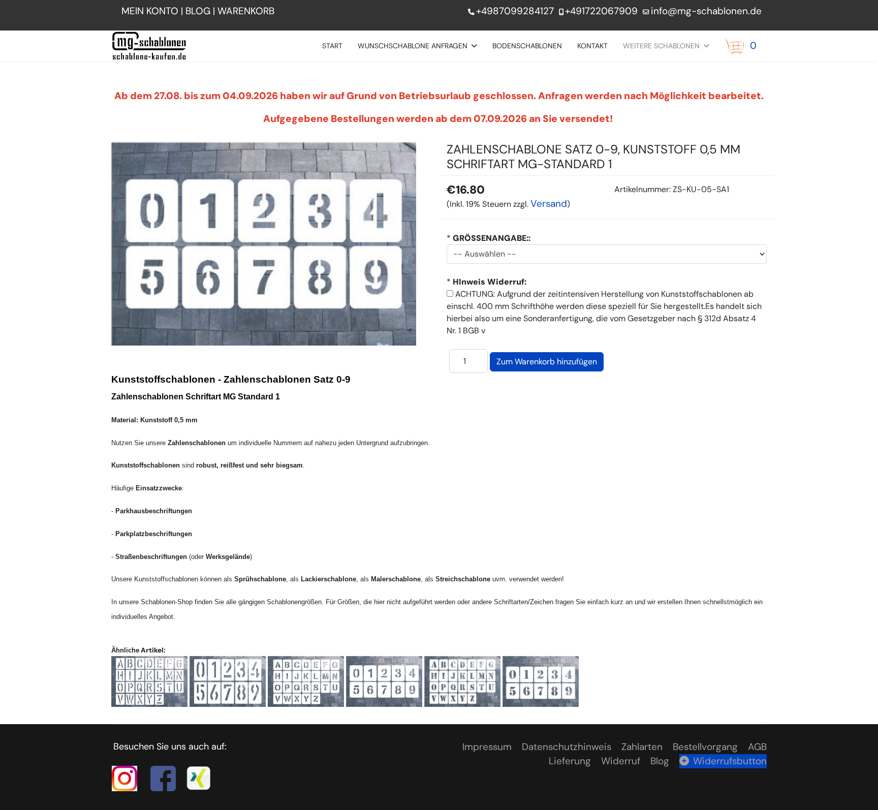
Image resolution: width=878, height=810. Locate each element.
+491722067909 (601, 11)
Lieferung (570, 761)
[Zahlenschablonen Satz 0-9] (228, 680)
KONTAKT (592, 45)
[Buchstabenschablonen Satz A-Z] (149, 680)
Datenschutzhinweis (566, 746)
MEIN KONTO (149, 11)
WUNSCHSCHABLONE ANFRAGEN (412, 45)
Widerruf (620, 761)
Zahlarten (642, 746)
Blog (659, 761)
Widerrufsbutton (730, 761)
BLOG (197, 11)
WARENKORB (247, 11)
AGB (757, 746)
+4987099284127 (515, 11)
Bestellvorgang (705, 746)
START (332, 45)
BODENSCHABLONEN (527, 45)
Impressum (487, 746)
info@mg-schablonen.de (706, 11)
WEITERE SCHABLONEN (661, 45)
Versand (548, 203)
